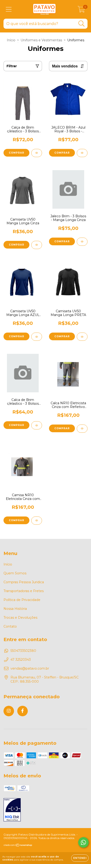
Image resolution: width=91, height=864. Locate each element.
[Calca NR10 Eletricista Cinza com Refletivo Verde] (82, 429)
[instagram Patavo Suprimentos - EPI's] (9, 711)
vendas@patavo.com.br (29, 668)
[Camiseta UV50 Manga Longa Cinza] (36, 245)
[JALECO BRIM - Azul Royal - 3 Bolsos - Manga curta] (82, 153)
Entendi (80, 858)
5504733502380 (23, 651)
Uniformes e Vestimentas (41, 40)
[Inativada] (12, 810)
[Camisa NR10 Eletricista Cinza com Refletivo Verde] (36, 520)
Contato (10, 626)
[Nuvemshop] (18, 845)
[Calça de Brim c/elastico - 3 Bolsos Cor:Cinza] (36, 153)
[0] (81, 10)
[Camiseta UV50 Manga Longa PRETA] (82, 337)
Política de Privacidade (22, 600)
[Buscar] (81, 23)
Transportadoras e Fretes (24, 591)
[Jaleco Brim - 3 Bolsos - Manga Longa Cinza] (82, 242)
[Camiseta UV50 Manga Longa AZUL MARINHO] (36, 337)
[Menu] (9, 9)
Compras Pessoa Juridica (24, 582)
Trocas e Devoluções (20, 617)
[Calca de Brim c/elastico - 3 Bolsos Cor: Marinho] (36, 425)
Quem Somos (15, 573)
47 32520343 (20, 659)
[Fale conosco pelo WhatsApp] (83, 842)
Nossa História (15, 609)
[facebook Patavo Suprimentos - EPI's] (22, 711)
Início (11, 40)
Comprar (16, 152)
